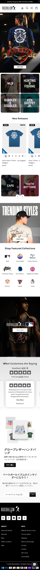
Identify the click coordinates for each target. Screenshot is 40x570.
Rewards (4, 534)
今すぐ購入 (10, 465)
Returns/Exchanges (27, 542)
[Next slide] (22, 196)
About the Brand (6, 530)
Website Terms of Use (28, 530)
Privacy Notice (26, 534)
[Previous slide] (18, 196)
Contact (23, 545)
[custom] (3, 518)
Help (2, 545)
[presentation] (25, 156)
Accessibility (25, 557)
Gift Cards (24, 553)
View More (20, 400)
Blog (2, 538)
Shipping (24, 538)
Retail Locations (6, 542)
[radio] (5, 156)
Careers (23, 549)
